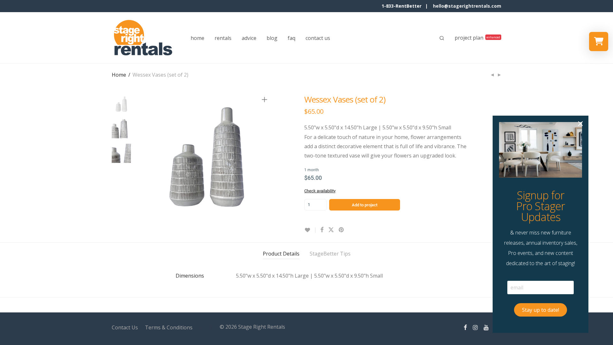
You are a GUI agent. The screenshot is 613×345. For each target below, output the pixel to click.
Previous (148, 157)
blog (272, 38)
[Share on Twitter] (331, 230)
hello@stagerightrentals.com (467, 6)
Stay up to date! (540, 309)
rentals (223, 38)
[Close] (580, 123)
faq (291, 38)
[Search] (442, 38)
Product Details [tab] (281, 253)
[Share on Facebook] (321, 230)
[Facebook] (465, 326)
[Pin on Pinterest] (341, 230)
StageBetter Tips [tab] (330, 253)
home (197, 38)
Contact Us (125, 327)
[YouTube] (486, 326)
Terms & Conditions (169, 327)
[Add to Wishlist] (309, 230)
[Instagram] (475, 326)
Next (265, 157)
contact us (318, 38)
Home (119, 74)
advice (249, 38)
